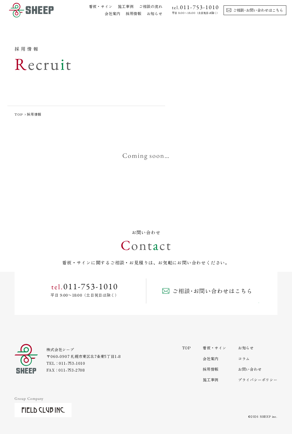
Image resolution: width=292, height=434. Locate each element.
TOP (19, 114)
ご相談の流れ (151, 6)
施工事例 (125, 6)
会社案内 (112, 13)
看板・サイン (101, 6)
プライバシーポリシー (257, 379)
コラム (244, 358)
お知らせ (155, 13)
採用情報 (133, 13)
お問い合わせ (250, 369)
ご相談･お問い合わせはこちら (258, 10)
